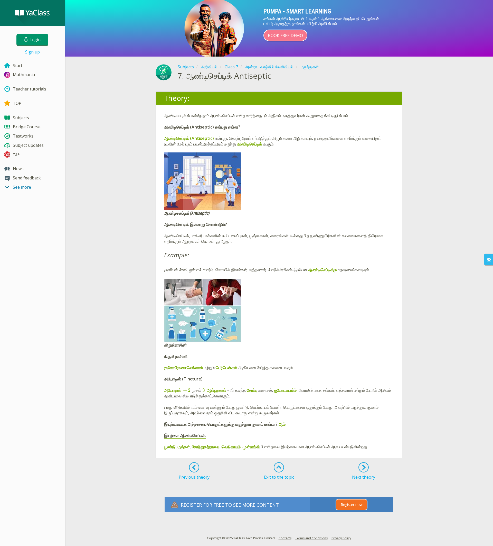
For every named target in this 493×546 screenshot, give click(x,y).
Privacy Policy (341, 538)
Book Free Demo (285, 35)
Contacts (285, 538)
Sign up (32, 51)
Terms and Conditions (311, 538)
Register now (352, 504)
